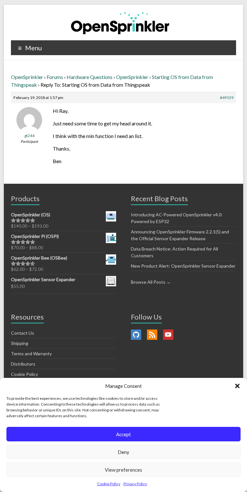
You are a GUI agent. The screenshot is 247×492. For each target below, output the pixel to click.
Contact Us (22, 333)
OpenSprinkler (27, 77)
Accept (123, 434)
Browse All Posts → (151, 282)
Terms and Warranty (31, 353)
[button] (237, 386)
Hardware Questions (90, 77)
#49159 (226, 97)
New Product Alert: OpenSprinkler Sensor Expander (183, 266)
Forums (55, 77)
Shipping (19, 343)
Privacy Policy (135, 483)
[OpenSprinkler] (120, 22)
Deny (123, 452)
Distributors (23, 364)
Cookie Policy (108, 483)
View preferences (123, 470)
